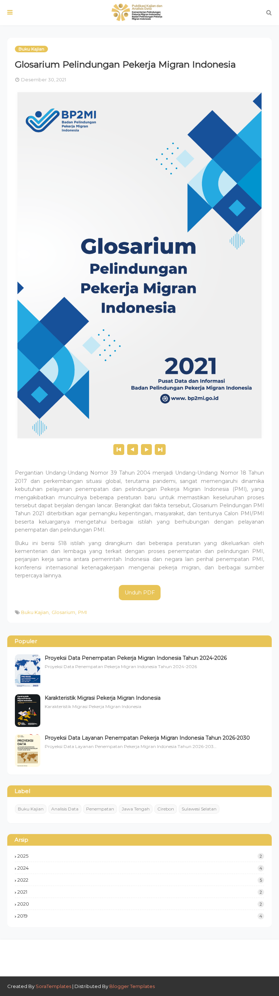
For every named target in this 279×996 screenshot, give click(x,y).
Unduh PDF (140, 592)
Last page (160, 449)
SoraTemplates (53, 986)
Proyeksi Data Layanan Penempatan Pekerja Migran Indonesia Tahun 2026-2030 (147, 738)
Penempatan (100, 809)
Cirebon (165, 809)
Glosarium (63, 612)
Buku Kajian (35, 612)
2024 (139, 868)
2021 (139, 892)
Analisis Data (64, 809)
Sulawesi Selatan (199, 809)
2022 (139, 880)
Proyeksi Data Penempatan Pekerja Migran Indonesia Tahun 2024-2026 (136, 658)
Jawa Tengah (136, 809)
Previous (132, 449)
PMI (82, 612)
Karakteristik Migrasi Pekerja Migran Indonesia (103, 698)
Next (146, 449)
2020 (139, 904)
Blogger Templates (132, 986)
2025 (139, 856)
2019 (139, 916)
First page (118, 449)
